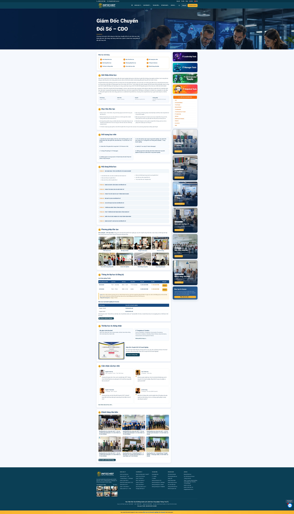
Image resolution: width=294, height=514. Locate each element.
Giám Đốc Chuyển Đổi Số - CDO (126, 482)
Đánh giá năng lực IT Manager (158, 482)
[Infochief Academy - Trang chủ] (107, 5)
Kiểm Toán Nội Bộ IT (140, 480)
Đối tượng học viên (152, 59)
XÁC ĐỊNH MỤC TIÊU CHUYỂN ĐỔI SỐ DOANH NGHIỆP (115, 171)
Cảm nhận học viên (129, 66)
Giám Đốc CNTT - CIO (124, 476)
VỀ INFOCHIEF (165, 5)
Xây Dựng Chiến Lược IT (141, 486)
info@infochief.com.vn (188, 489)
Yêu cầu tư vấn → (185, 297)
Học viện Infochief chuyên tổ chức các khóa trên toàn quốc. (147, 512)
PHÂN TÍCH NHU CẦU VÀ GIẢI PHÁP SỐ (112, 189)
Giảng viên (170, 478)
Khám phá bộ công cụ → (141, 338)
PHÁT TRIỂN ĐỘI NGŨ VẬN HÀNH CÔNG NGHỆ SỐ (114, 212)
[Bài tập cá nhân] (107, 488)
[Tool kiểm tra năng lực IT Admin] (185, 78)
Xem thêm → (115, 484)
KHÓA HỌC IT (138, 5)
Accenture (177, 123)
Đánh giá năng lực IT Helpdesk (158, 486)
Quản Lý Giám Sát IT (124, 480)
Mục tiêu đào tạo (129, 59)
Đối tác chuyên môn (172, 488)
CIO (176, 100)
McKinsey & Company (179, 118)
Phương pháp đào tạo (130, 62)
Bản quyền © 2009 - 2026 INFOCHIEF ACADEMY (147, 506)
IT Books (154, 478)
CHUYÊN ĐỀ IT (147, 5)
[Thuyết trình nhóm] (114, 488)
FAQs (187, 1)
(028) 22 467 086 (187, 485)
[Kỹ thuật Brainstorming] (99, 494)
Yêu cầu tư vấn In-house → (106, 318)
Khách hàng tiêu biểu (153, 66)
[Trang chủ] (132, 5)
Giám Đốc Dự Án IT (124, 484)
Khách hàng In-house (172, 482)
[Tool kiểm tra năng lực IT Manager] (185, 67)
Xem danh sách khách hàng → (107, 460)
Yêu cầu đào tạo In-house (189, 476)
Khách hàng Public (172, 480)
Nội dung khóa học (106, 62)
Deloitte (176, 120)
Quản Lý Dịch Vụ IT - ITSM (125, 488)
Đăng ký (184, 5)
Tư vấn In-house (192, 5)
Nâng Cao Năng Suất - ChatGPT (142, 474)
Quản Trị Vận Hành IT (124, 486)
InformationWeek (178, 102)
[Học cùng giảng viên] (107, 494)
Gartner (176, 116)
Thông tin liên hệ (187, 478)
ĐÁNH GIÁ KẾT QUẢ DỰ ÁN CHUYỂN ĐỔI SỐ (113, 221)
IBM (176, 125)
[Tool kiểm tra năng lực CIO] (185, 56)
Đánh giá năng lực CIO (156, 480)
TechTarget (177, 104)
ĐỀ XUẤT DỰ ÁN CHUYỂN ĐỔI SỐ (110, 198)
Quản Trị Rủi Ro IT (140, 478)
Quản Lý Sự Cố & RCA (140, 476)
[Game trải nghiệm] (114, 494)
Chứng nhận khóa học (172, 486)
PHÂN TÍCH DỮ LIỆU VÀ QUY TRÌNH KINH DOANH (114, 193)
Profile (182, 1)
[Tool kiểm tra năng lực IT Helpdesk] (185, 89)
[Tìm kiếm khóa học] (179, 5)
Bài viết (178, 1)
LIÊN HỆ (173, 5)
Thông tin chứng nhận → (133, 354)
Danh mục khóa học (124, 474)
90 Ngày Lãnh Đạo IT (140, 488)
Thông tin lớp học (152, 62)
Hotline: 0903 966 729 (188, 487)
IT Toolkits (154, 476)
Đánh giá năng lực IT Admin (158, 484)
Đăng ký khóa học (187, 474)
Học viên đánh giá (171, 484)
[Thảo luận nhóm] (99, 488)
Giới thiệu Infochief (172, 474)
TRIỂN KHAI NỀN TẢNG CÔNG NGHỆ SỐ (112, 207)
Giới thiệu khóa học (106, 59)
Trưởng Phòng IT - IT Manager (126, 478)
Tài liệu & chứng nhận (107, 66)
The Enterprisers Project (180, 111)
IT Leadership (178, 114)
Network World (178, 107)
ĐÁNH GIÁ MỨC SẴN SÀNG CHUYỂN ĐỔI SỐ (113, 184)
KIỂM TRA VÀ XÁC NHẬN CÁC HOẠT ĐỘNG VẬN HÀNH (115, 216)
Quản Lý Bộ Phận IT (140, 484)
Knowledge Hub (155, 474)
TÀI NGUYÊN (156, 5)
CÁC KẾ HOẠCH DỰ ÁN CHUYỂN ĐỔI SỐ (112, 202)
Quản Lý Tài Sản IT (140, 482)
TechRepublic (178, 109)
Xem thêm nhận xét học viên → (105, 404)
